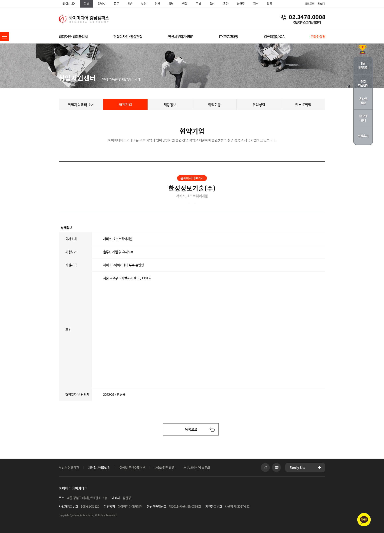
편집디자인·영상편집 (127, 36)
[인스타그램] (265, 467)
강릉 (269, 4)
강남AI (101, 4)
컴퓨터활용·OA (274, 36)
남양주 (241, 4)
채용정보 (170, 104)
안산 (157, 4)
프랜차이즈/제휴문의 (197, 467)
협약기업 (125, 104)
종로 (116, 4)
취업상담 (258, 104)
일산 (212, 4)
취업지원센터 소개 (81, 104)
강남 (86, 4)
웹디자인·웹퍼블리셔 (73, 36)
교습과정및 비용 (164, 467)
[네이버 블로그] (276, 467)
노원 (143, 4)
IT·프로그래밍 (228, 36)
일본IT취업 (303, 104)
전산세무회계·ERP (180, 36)
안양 (184, 4)
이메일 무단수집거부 (132, 467)
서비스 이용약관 (69, 467)
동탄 (225, 4)
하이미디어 (69, 4)
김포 (255, 4)
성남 (171, 4)
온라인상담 (318, 36)
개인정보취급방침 (99, 467)
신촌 (130, 4)
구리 (198, 4)
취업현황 (214, 104)
